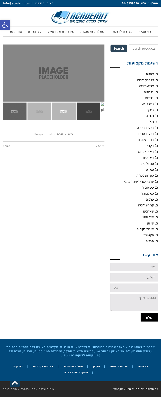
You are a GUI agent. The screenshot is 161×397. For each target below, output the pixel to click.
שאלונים (148, 211)
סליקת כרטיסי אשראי (76, 372)
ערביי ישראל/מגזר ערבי (139, 181)
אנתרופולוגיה (145, 80)
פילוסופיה (148, 187)
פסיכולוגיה (147, 193)
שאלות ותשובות (73, 366)
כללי (151, 122)
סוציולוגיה (147, 164)
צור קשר (18, 366)
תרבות (150, 241)
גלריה (60, 134)
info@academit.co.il (18, 3)
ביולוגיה (149, 92)
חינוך (150, 110)
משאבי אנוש (146, 152)
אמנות (150, 74)
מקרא (150, 146)
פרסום (150, 199)
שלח (149, 317)
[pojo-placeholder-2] (95, 92)
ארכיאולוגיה (146, 86)
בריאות (149, 98)
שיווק (150, 223)
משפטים (148, 157)
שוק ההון (148, 217)
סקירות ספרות (145, 175)
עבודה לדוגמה (119, 366)
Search (118, 48)
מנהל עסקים (146, 140)
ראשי (70, 134)
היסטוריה (148, 104)
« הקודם (100, 145)
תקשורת (148, 235)
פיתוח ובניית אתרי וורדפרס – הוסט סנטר (28, 389)
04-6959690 (130, 3)
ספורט (150, 169)
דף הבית (143, 366)
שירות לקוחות (145, 229)
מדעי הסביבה (145, 134)
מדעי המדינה (145, 128)
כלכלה (150, 116)
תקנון (96, 366)
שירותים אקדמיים (43, 366)
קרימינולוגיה (146, 205)
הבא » (6, 145)
